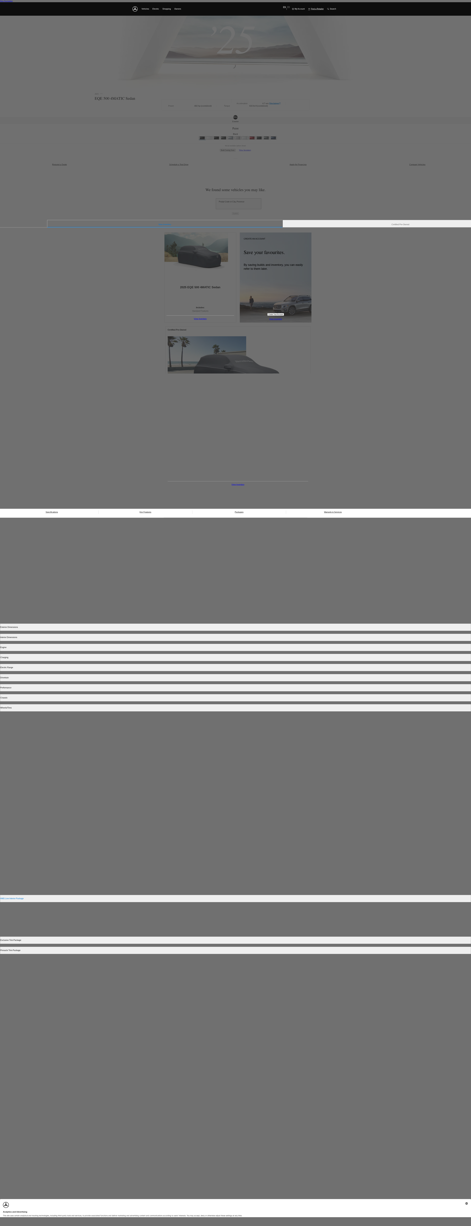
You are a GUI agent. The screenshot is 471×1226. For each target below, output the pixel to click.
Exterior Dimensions (9, 627)
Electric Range (6, 667)
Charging (4, 657)
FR (288, 7)
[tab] (165, 223)
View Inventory (200, 319)
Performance (5, 688)
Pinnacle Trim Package (10, 950)
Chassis (3, 698)
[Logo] (135, 9)
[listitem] (145, 9)
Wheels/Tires (6, 708)
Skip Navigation (6, 1)
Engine (3, 647)
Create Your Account (275, 314)
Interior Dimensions (8, 637)
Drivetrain (4, 678)
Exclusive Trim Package (10, 940)
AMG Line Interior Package (12, 898)
